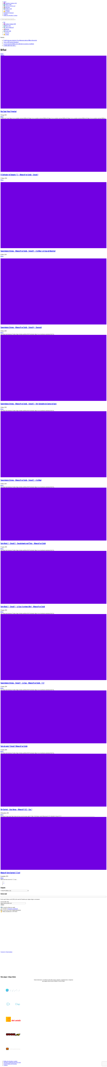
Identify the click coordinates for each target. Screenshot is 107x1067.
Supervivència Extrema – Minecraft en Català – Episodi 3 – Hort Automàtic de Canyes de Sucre (28, 403)
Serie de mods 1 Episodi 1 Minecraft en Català (14, 746)
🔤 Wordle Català (7, 8)
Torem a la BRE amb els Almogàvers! (11, 42)
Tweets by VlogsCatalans (6, 951)
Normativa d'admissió (13, 908)
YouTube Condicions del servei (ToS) (12, 1062)
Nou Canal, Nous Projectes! (8, 111)
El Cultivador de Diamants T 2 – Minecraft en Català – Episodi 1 (19, 174)
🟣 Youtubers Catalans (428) (9, 24)
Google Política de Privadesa (10, 1063)
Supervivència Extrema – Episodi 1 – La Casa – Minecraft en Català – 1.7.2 (22, 683)
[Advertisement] (44, 923)
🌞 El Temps (6, 11)
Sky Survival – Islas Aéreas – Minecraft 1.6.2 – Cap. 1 (16, 809)
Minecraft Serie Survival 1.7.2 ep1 (10, 872)
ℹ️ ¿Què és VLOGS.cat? (9, 6)
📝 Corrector (6, 10)
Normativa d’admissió (8, 12)
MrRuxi (2, 117)
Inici (4, 22)
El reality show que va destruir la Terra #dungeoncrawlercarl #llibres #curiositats (20, 40)
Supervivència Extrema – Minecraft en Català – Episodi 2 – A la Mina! (21, 480)
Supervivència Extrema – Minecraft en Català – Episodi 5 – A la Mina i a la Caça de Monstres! (28, 251)
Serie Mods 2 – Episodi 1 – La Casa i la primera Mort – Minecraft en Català (23, 606)
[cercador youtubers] (15, 19)
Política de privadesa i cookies (10, 15)
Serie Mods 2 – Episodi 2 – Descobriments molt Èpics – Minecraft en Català (23, 543)
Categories (3, 890)
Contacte (5, 14)
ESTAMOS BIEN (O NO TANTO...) (9, 45)
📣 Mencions (6, 7)
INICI (4, 1)
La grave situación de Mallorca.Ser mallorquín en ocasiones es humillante (18, 44)
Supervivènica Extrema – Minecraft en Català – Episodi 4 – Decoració (21, 327)
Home (2, 53)
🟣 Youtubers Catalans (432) (10, 3)
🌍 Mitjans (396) (7, 4)
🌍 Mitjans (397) (7, 26)
